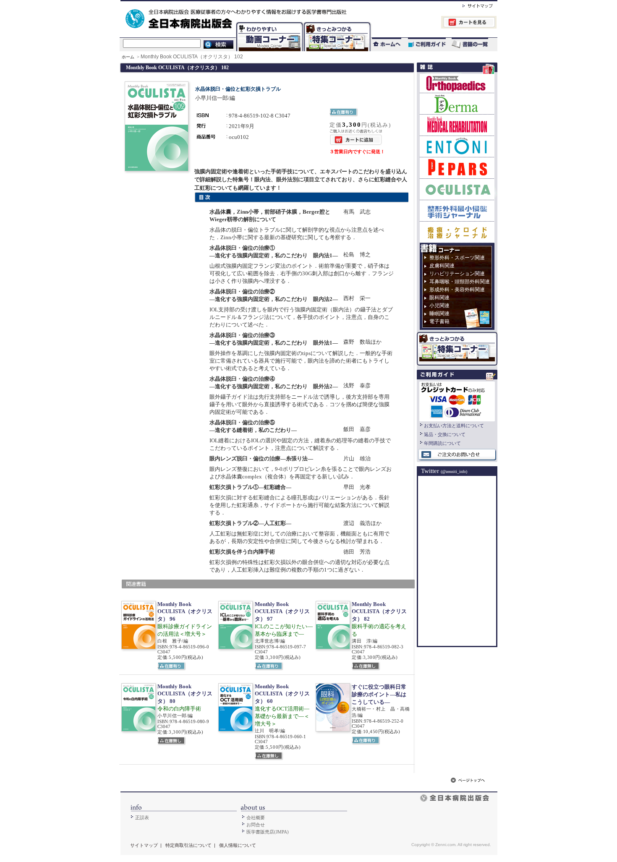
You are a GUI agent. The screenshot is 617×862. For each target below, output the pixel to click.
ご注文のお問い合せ (457, 455)
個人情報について (237, 845)
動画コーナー (267, 23)
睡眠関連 (439, 313)
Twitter (444, 471)
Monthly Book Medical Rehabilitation (457, 125)
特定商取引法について (188, 845)
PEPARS (457, 167)
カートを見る (434, 23)
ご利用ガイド (422, 44)
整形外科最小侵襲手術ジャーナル (457, 210)
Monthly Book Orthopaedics (457, 83)
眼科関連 (439, 297)
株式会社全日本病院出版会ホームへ (280, 4)
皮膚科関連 (442, 266)
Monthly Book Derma (457, 103)
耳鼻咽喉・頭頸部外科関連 (459, 282)
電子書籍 (439, 321)
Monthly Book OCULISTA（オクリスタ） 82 (379, 611)
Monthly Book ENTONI (457, 146)
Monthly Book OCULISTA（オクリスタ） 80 (184, 693)
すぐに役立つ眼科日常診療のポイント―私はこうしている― (379, 694)
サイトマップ (469, 4)
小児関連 (439, 305)
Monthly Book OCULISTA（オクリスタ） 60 (282, 693)
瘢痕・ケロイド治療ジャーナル (457, 232)
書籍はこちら (471, 44)
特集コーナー (336, 23)
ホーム (129, 57)
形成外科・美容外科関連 (457, 290)
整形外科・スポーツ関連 (457, 258)
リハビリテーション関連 (457, 274)
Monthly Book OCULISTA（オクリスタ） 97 (282, 611)
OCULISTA (457, 189)
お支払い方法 (457, 400)
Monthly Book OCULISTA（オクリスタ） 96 (184, 611)
